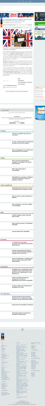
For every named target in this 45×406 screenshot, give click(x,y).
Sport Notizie (33, 374)
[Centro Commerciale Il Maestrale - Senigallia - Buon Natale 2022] (17, 17)
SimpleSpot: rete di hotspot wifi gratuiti (21, 355)
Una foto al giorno (3, 383)
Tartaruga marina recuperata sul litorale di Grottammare (21, 313)
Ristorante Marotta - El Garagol (20, 370)
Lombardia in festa (33, 364)
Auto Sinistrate (33, 372)
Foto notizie (3, 384)
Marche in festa (33, 360)
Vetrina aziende (3, 370)
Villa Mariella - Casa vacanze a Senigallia (22, 384)
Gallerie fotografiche (4, 385)
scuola (19, 84)
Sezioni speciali (3, 388)
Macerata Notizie (33, 355)
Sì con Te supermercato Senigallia (21, 367)
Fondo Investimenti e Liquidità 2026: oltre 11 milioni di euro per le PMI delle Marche (22, 260)
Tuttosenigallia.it (33, 348)
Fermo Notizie (33, 354)
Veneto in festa (33, 368)
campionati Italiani (21, 80)
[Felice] (22, 95)
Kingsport (32, 373)
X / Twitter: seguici (4, 376)
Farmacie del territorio (4, 392)
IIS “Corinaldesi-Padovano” (22, 82)
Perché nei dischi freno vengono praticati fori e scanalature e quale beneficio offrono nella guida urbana (22, 298)
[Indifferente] (15, 95)
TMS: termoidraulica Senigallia (20, 346)
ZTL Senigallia (18, 397)
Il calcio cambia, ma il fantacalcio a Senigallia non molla (22, 286)
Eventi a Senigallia (4, 378)
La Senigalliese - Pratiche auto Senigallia (22, 372)
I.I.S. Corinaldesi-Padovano (10, 85)
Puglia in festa (33, 366)
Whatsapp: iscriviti (4, 373)
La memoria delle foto (4, 358)
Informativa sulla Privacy (33, 404)
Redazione (3, 368)
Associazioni (30, 24)
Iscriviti (2, 369)
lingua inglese (29, 82)
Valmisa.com (33, 347)
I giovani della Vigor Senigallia (20, 231)
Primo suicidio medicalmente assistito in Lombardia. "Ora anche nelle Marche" (21, 162)
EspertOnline (3, 357)
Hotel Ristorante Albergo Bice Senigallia (21, 385)
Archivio (2, 367)
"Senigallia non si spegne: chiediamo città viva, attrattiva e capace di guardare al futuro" (22, 178)
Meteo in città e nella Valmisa (5, 393)
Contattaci (2, 371)
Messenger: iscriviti (4, 375)
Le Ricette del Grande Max (5, 355)
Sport (2, 347)
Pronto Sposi (33, 375)
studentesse (23, 84)
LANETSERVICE (15, 404)
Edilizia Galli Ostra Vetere (19, 352)
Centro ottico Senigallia (19, 354)
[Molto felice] (28, 95)
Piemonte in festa (33, 365)
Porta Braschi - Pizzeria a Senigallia (21, 383)
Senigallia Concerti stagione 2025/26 (21, 391)
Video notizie (3, 387)
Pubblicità (28, 404)
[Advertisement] (40, 58)
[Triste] (9, 95)
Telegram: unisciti (3, 374)
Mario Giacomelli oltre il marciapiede (19, 169)
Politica (2, 346)
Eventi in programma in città (5, 394)
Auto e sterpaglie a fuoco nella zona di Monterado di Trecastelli (22, 150)
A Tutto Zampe (3, 356)
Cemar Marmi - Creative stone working (21, 353)
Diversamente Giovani (4, 362)
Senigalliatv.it (33, 346)
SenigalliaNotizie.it (33, 345)
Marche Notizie (33, 352)
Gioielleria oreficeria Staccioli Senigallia (21, 392)
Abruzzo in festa (33, 361)
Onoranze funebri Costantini (20, 349)
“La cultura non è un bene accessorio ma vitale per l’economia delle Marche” (22, 244)
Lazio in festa (33, 363)
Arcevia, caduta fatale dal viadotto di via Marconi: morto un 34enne (22, 142)
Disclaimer (24, 404)
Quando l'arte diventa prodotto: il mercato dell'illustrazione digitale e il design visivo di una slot (22, 252)
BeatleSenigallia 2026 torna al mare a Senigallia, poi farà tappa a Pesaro (22, 188)
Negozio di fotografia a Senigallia (20, 375)
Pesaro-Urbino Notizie (34, 356)
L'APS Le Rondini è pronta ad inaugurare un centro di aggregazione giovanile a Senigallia (22, 279)
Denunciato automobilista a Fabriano (22, 304)
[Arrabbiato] (3, 95)
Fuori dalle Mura (3, 349)
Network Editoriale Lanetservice (5, 379)
